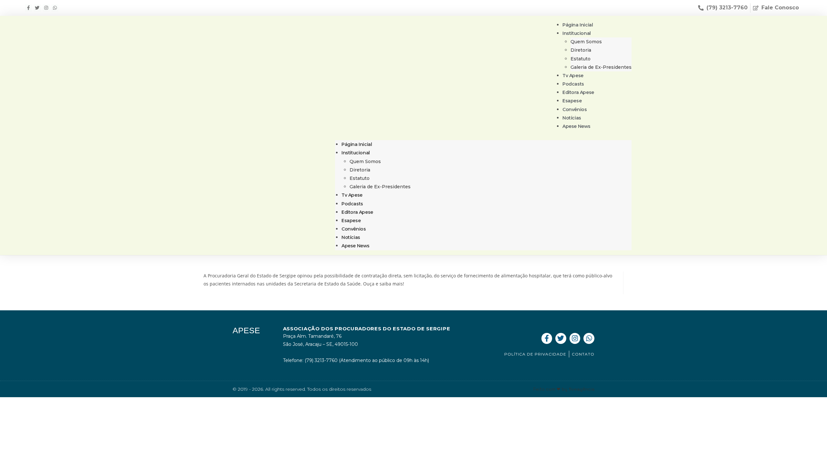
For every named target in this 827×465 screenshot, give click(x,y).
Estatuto (581, 59)
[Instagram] (46, 7)
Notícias (350, 237)
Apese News (576, 126)
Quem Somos (586, 42)
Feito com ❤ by (563, 389)
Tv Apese (351, 195)
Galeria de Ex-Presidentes (601, 67)
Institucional (576, 33)
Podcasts (352, 204)
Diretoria (581, 50)
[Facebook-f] (28, 7)
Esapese (351, 220)
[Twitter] (37, 7)
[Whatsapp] (54, 7)
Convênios (353, 229)
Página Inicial (356, 144)
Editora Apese (357, 212)
